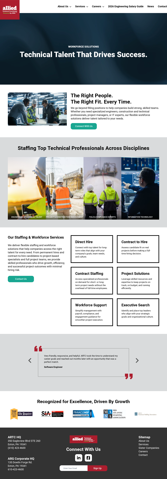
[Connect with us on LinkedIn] (78, 458)
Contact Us (21, 279)
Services (80, 6)
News (150, 6)
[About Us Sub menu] (70, 6)
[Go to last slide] (30, 360)
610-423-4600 (16, 469)
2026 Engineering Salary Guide (126, 6)
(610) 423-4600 (16, 447)
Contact (162, 6)
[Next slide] (137, 360)
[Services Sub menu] (87, 6)
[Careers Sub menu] (103, 6)
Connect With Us (84, 126)
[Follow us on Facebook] (88, 458)
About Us (63, 6)
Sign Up (97, 468)
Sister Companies (149, 447)
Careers (96, 6)
